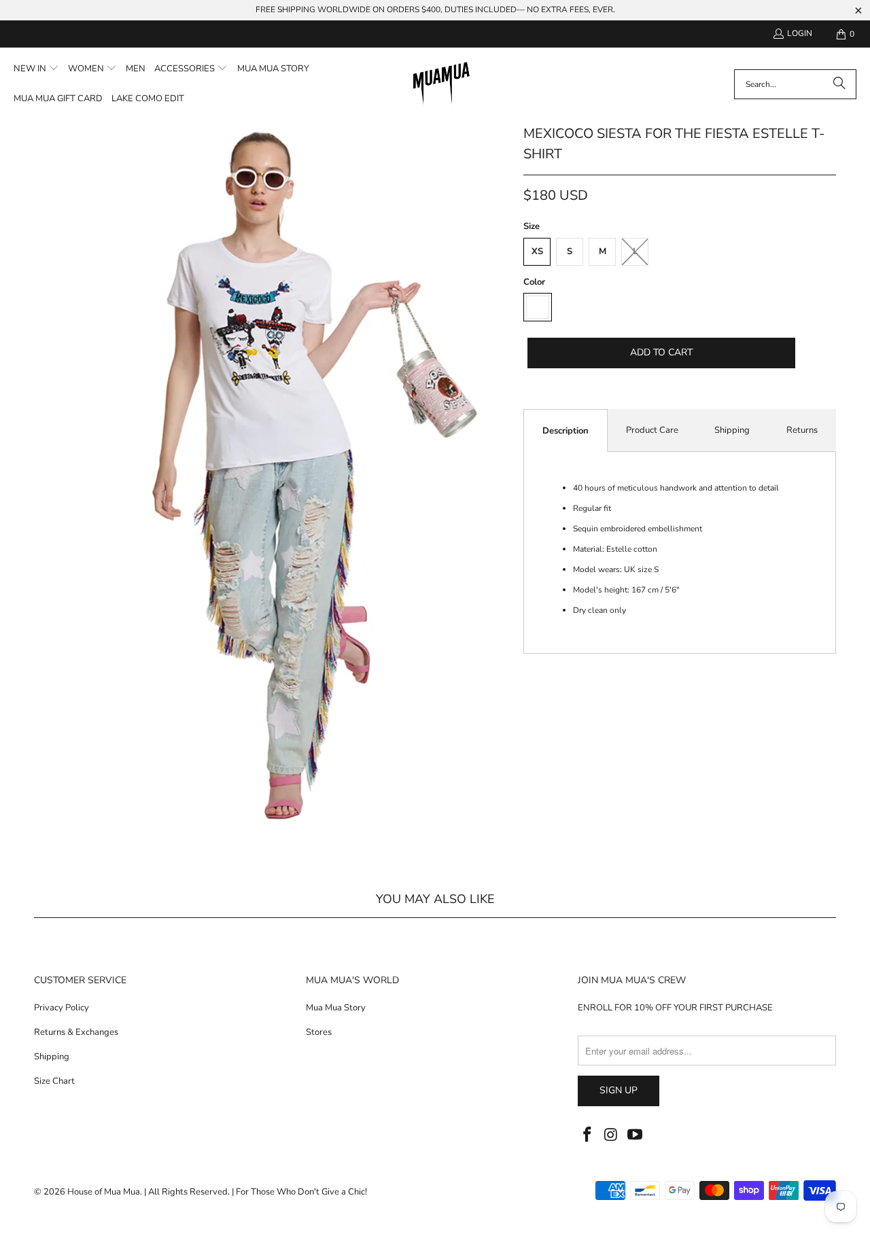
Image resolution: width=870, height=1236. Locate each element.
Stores (319, 1032)
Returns (802, 430)
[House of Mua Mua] (441, 84)
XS (537, 251)
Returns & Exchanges (76, 1032)
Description (565, 431)
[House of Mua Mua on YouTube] (635, 1135)
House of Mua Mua (103, 1192)
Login (799, 33)
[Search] (839, 84)
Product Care (652, 430)
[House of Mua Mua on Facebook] (588, 1135)
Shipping (732, 430)
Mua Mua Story (336, 1008)
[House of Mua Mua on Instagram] (612, 1135)
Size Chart (54, 1081)
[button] (36, 69)
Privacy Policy (61, 1008)
